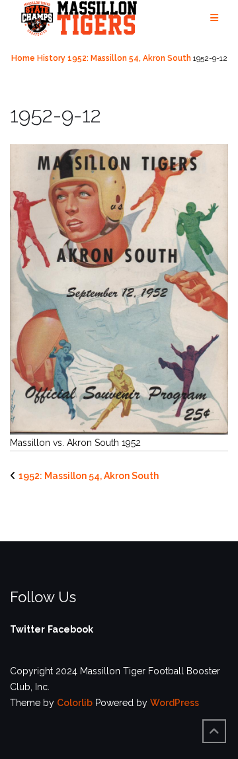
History (51, 58)
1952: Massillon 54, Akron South (129, 58)
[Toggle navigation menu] (214, 18)
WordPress (174, 702)
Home (23, 58)
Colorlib (75, 702)
